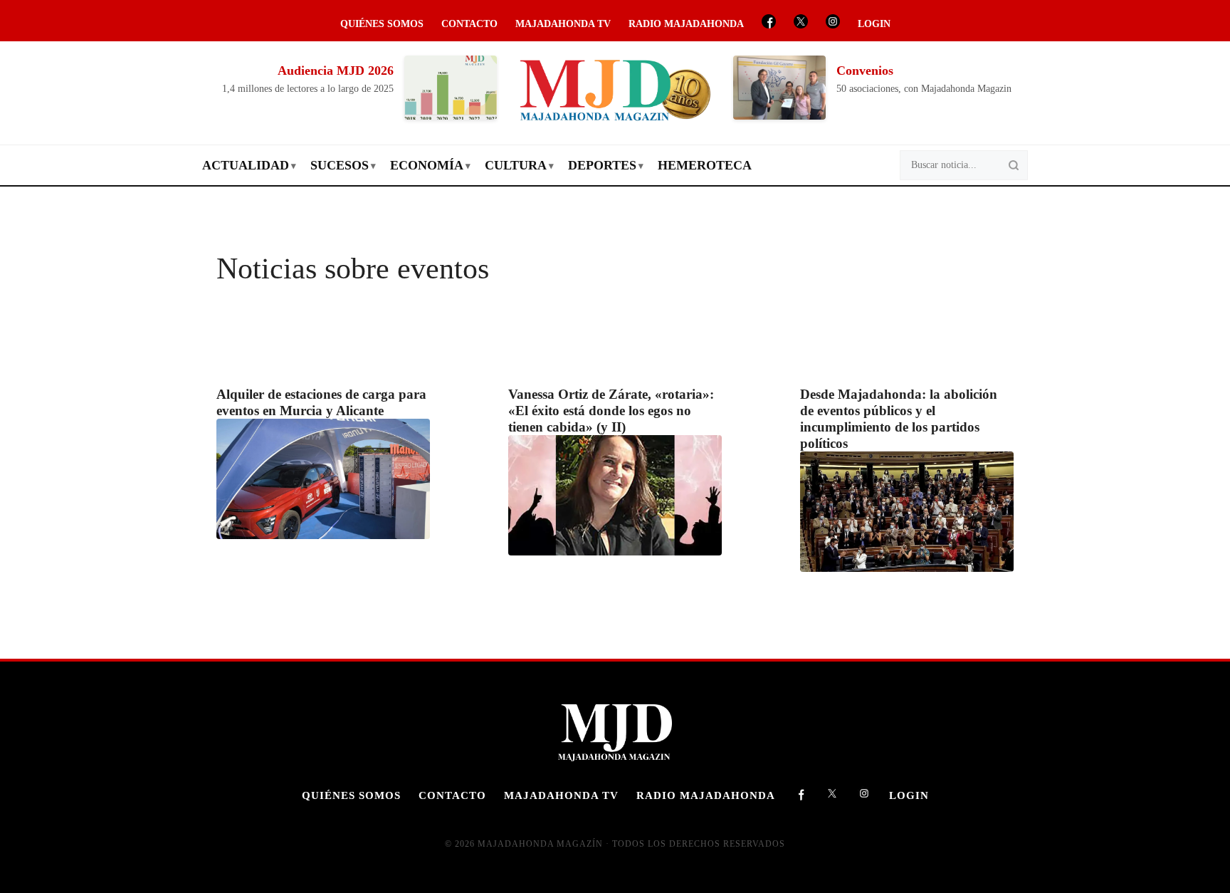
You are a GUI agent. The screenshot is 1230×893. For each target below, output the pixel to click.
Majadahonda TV (563, 24)
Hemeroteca (705, 165)
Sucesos (339, 165)
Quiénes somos (382, 24)
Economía (426, 165)
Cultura (516, 165)
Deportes (602, 165)
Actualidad (245, 165)
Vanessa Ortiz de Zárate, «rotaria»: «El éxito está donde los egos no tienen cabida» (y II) (611, 410)
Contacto (469, 24)
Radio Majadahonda (686, 24)
